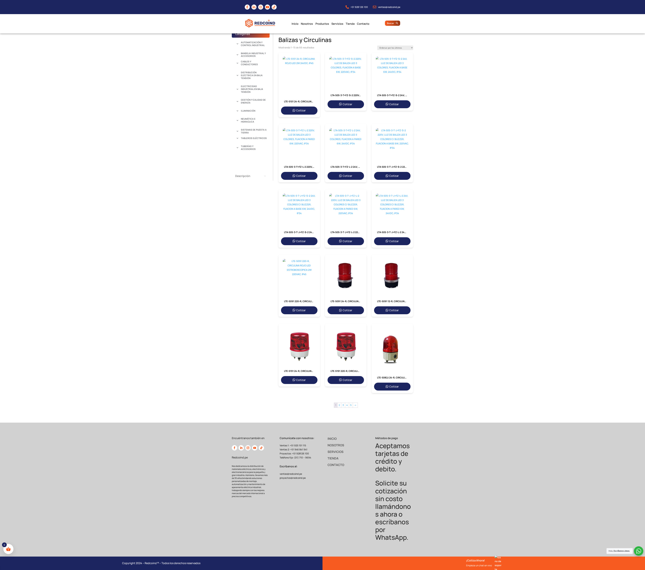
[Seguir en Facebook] (234, 448)
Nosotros (307, 24)
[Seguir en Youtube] (254, 448)
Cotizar (301, 110)
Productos (322, 24)
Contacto (363, 24)
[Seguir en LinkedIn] (241, 448)
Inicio (295, 24)
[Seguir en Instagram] (248, 448)
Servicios (337, 24)
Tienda (350, 24)
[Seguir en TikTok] (261, 448)
